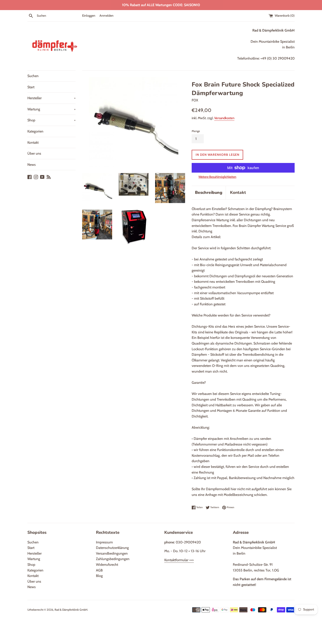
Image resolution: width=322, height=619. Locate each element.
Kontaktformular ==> (179, 560)
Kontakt (33, 142)
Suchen (33, 76)
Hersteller (51, 98)
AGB (99, 570)
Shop (51, 120)
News (31, 165)
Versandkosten (224, 118)
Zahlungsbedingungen (112, 559)
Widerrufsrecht (107, 564)
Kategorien (35, 131)
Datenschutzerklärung (112, 548)
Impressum (104, 542)
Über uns (34, 153)
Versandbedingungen (112, 553)
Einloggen (88, 16)
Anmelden (106, 16)
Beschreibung (208, 192)
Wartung (51, 109)
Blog (99, 576)
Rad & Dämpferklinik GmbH (71, 609)
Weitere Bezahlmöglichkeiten (217, 177)
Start (30, 87)
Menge (196, 131)
